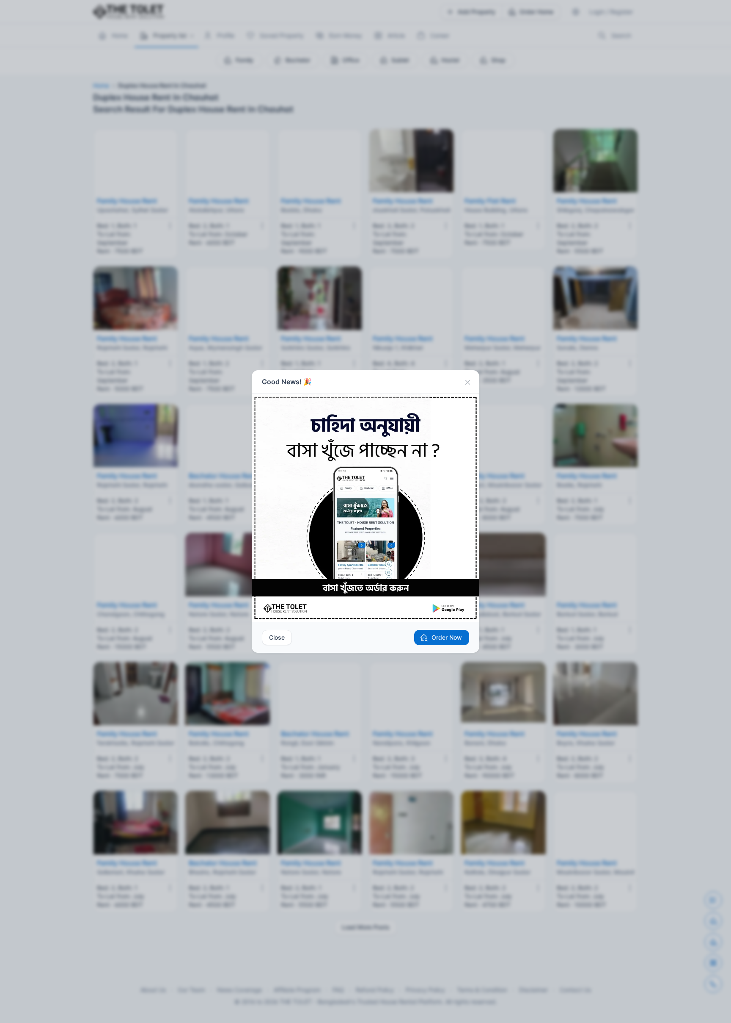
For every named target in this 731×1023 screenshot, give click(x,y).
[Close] (467, 382)
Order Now (446, 637)
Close (277, 637)
